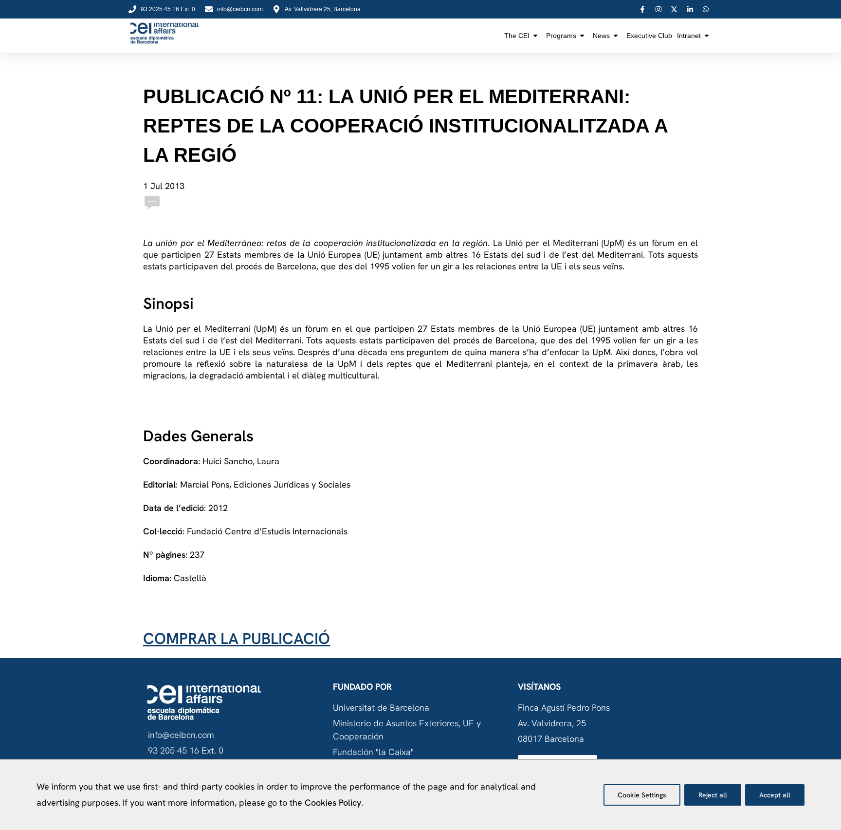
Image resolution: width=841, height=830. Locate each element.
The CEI (517, 35)
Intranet (689, 35)
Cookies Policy (333, 802)
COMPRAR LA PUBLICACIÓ (236, 638)
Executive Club (649, 35)
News (601, 35)
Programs (561, 35)
